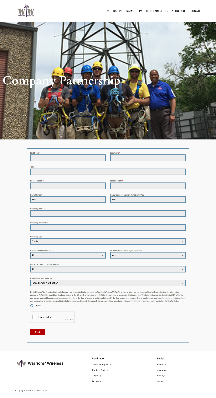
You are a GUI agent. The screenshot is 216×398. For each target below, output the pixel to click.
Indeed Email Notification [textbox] (45, 283)
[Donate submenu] (100, 381)
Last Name (115, 153)
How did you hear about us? (41, 278)
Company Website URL (39, 223)
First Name (35, 153)
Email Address (116, 181)
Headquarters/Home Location (42, 251)
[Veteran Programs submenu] (110, 364)
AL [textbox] (33, 255)
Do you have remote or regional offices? (126, 251)
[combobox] (68, 199)
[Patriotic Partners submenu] (110, 370)
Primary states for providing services (44, 264)
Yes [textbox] (34, 199)
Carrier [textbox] (35, 241)
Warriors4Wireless (45, 363)
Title (32, 167)
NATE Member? (36, 195)
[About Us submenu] (102, 375)
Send (37, 332)
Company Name (37, 209)
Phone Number (36, 181)
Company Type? (36, 237)
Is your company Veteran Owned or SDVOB (127, 195)
